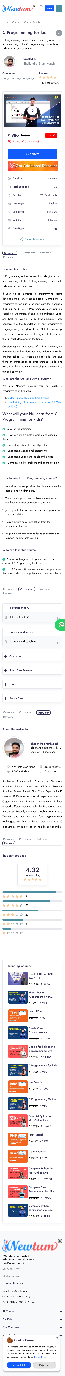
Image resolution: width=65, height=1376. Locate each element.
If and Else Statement (22, 670)
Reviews (8, 257)
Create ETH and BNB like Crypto (18, 1302)
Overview (10, 253)
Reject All (44, 1365)
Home (5, 22)
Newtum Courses (12, 1283)
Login (50, 8)
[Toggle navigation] (59, 8)
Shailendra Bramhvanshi (40, 63)
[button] (41, 7)
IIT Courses (9, 1311)
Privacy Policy (40, 1356)
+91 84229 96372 (11, 1269)
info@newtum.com (11, 1276)
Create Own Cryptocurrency (16, 1296)
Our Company (10, 1327)
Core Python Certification (15, 1290)
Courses (16, 22)
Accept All (19, 1365)
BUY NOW (32, 154)
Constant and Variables (23, 632)
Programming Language (18, 78)
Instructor (45, 252)
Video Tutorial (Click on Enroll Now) (28, 398)
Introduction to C (19, 608)
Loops (13, 684)
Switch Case (17, 698)
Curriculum (28, 252)
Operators (15, 656)
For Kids (7, 1319)
